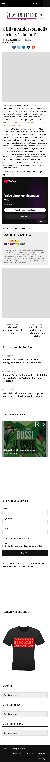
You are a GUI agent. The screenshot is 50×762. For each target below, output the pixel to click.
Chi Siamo (17, 753)
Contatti (26, 753)
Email (5, 528)
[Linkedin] (23, 47)
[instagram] (40, 3)
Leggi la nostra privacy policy (15, 538)
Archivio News (10, 42)
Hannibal (21, 228)
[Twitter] (36, 3)
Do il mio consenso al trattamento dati (23, 546)
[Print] (28, 47)
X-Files (34, 228)
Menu (3, 3)
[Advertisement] (25, 76)
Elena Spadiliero (26, 40)
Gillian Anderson (11, 228)
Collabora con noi (38, 753)
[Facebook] (33, 3)
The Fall (28, 228)
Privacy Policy (39, 758)
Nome (5, 508)
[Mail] (33, 47)
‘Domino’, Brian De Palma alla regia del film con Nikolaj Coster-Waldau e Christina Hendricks (25, 378)
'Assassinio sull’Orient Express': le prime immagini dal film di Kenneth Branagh (23, 395)
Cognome (7, 518)
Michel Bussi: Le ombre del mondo (20, 450)
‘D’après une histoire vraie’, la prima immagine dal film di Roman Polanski (21, 361)
